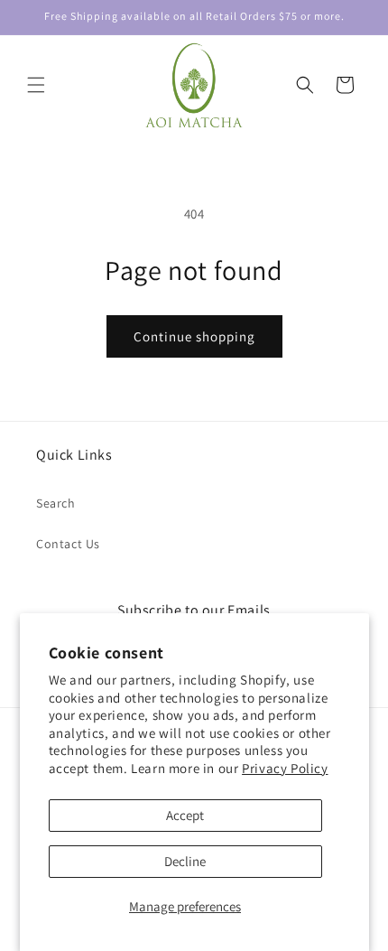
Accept (185, 815)
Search (56, 503)
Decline (185, 861)
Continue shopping (194, 336)
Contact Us (68, 544)
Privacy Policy (285, 768)
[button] (36, 85)
